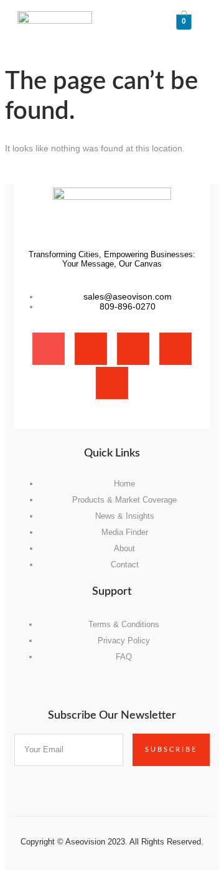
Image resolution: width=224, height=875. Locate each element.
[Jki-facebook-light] (48, 349)
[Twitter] (133, 349)
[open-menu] (213, 17)
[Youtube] (112, 383)
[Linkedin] (175, 349)
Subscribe (171, 749)
